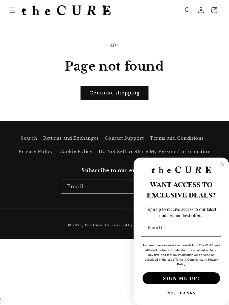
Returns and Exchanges (71, 138)
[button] (12, 10)
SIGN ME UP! (181, 278)
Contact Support (124, 138)
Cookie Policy (76, 151)
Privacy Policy (35, 151)
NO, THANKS (181, 292)
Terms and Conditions (177, 138)
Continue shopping (114, 93)
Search (29, 138)
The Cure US (96, 225)
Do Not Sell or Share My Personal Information (155, 151)
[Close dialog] (222, 164)
